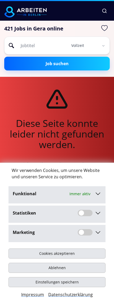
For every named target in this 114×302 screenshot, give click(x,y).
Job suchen (57, 63)
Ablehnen (57, 267)
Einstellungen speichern (57, 282)
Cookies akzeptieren (57, 253)
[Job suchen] (104, 11)
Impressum (32, 294)
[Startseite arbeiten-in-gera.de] (25, 11)
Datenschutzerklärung (70, 294)
